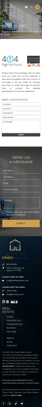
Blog (10, 342)
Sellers (11, 332)
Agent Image (16, 395)
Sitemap (18, 392)
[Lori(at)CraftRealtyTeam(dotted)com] (26, 7)
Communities (15, 324)
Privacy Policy (7, 392)
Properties (14, 321)
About (11, 338)
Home (10, 317)
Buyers (11, 328)
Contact (12, 346)
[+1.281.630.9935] (31, 7)
